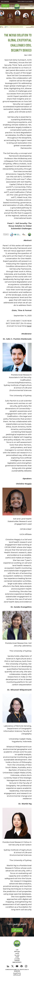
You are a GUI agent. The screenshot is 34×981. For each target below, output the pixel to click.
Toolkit (17, 960)
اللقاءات (17, 956)
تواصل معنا (17, 955)
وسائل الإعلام (17, 951)
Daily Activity (17, 962)
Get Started (5, 1)
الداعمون (17, 953)
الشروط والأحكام (17, 974)
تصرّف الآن (5, 5)
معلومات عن (17, 958)
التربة (17, 949)
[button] (31, 5)
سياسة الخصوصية (17, 973)
